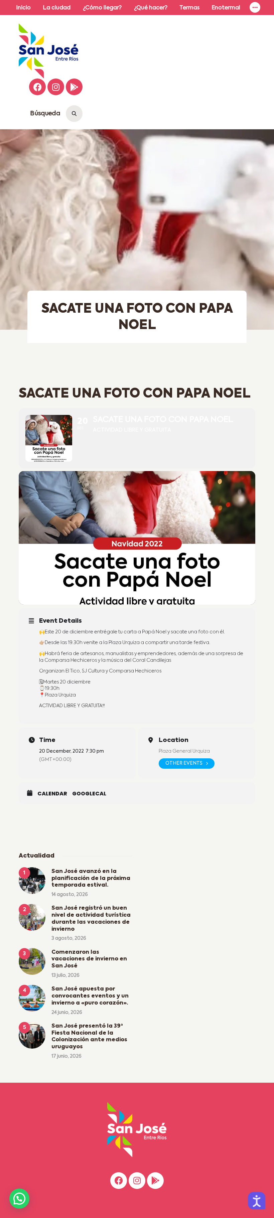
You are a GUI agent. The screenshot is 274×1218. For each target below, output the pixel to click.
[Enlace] (255, 7)
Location (173, 740)
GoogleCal (89, 793)
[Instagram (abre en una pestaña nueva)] (55, 87)
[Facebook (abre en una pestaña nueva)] (37, 87)
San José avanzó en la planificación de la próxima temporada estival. (90, 878)
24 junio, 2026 (66, 1012)
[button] (19, 1199)
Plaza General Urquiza (184, 751)
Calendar (52, 793)
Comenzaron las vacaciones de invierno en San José (89, 959)
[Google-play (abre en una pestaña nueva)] (74, 87)
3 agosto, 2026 (68, 938)
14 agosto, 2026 (69, 894)
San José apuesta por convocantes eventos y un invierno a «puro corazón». (90, 996)
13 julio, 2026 (65, 975)
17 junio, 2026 (66, 1056)
